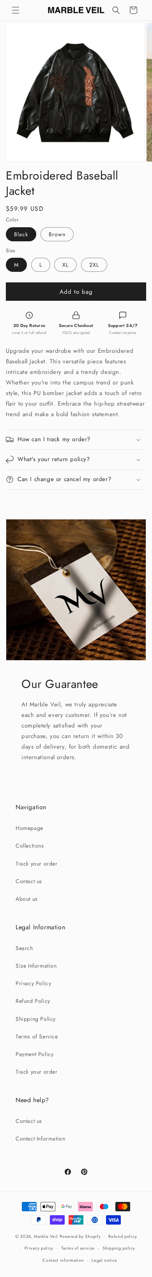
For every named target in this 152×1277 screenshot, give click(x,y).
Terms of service (78, 1248)
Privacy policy (39, 1248)
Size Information (36, 966)
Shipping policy (119, 1248)
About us (27, 899)
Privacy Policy (33, 983)
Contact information (63, 1260)
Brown (57, 234)
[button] (15, 10)
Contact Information (40, 1138)
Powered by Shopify (80, 1236)
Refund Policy (33, 1001)
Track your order (37, 863)
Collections (30, 846)
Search (24, 948)
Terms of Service (37, 1036)
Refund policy (122, 1236)
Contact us (29, 881)
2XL (94, 265)
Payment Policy (34, 1054)
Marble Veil (46, 1236)
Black (21, 234)
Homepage (29, 828)
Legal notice (104, 1260)
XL (65, 265)
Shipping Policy (36, 1019)
